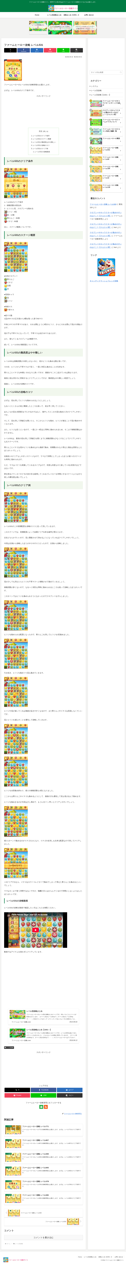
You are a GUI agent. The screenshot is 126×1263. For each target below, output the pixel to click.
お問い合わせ (119, 1257)
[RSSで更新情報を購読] (46, 1107)
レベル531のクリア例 (40, 148)
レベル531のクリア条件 (41, 136)
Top (121, 1258)
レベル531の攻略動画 (42, 152)
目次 (40, 131)
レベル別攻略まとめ (90, 1257)
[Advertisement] (43, 111)
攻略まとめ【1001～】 (105, 1257)
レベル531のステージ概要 (42, 139)
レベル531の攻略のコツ (41, 145)
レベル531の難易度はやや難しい (44, 142)
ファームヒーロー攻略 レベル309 (103, 204)
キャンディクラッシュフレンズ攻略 (104, 281)
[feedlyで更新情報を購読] (41, 1107)
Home (80, 1257)
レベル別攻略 (9, 1047)
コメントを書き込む (43, 1237)
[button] (76, 50)
